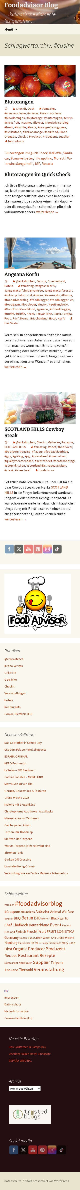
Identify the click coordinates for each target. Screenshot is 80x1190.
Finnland (9, 931)
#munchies (28, 912)
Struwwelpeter (21, 158)
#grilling (18, 456)
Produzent (50, 136)
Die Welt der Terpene (18, 839)
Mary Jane (68, 943)
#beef (52, 447)
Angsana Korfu (21, 274)
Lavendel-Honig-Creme (19, 866)
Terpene (57, 962)
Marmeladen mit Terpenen (21, 818)
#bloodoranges (14, 118)
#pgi (27, 456)
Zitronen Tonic (13, 853)
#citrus (68, 118)
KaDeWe (55, 153)
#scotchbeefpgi (64, 461)
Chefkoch (20, 925)
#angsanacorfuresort (58, 290)
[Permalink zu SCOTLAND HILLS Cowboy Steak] (6, 442)
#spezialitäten (56, 465)
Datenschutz (12, 1004)
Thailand (11, 970)
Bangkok (8, 918)
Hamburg (10, 943)
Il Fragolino (43, 158)
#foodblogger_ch (61, 300)
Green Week (42, 938)
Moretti (60, 158)
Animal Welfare (62, 911)
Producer (35, 136)
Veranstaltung (49, 969)
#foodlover (28, 304)
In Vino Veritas (13, 666)
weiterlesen (47, 212)
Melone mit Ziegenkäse (20, 804)
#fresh (8, 127)
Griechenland (56, 281)
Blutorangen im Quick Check (26, 153)
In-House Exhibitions (50, 943)
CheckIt (21, 109)
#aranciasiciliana (51, 113)
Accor (30, 314)
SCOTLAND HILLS (15, 447)
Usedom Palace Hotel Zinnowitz (25, 750)
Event (56, 925)
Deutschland (39, 924)
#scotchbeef (43, 461)
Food (7, 318)
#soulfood (51, 132)
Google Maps (26, 937)
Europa (41, 281)
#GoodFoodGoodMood (19, 309)
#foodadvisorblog (57, 123)
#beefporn (11, 452)
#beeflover (65, 447)
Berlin (27, 918)
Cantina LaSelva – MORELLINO (23, 777)
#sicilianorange (33, 132)
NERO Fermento (15, 763)
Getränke (10, 680)
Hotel (52, 318)
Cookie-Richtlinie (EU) (18, 714)
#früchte (20, 127)
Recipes (10, 955)
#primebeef (40, 456)
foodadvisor (16, 141)
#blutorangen (53, 118)
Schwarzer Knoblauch (18, 963)
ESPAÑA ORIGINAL (16, 756)
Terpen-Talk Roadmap (18, 832)
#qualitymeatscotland (18, 461)
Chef (8, 925)
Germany (11, 937)
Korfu (61, 318)
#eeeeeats (52, 295)
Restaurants (12, 707)
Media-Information (16, 1011)
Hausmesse (24, 943)
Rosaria (47, 163)
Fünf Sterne (20, 318)
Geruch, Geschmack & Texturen (25, 791)
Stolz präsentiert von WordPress (47, 1181)
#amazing (48, 109)
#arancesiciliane (15, 113)
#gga (7, 456)
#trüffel (9, 314)
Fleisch (21, 931)
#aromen (9, 904)
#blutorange (34, 118)
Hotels (8, 286)
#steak (9, 470)
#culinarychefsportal (18, 295)
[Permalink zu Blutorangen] (6, 109)
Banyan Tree (44, 314)
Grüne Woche (65, 938)
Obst (31, 109)
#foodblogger (39, 300)
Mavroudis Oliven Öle (18, 784)
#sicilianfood (12, 132)
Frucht (32, 931)
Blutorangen (19, 102)
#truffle (20, 314)
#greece (42, 309)
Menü (8, 29)
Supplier (64, 136)
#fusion (42, 304)
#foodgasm (12, 304)
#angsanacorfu (45, 286)
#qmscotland (57, 456)
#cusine (26, 123)
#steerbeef (22, 470)
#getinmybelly (58, 304)
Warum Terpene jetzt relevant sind (27, 846)
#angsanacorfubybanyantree (23, 290)
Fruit (42, 931)
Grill (53, 937)
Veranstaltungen (15, 693)
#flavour (37, 123)
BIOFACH (45, 918)
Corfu (57, 314)
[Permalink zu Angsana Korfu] (6, 281)
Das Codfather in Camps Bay (23, 743)
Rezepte (67, 442)
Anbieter (43, 911)
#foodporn (12, 912)
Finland (66, 925)
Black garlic (59, 918)
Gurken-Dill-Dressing (17, 859)
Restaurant (28, 955)
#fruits (32, 127)
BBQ (17, 918)
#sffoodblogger (60, 309)
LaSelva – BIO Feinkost (19, 770)
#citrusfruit (11, 123)
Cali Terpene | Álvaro (17, 825)
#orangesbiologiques (52, 127)
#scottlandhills (36, 465)
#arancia (32, 113)
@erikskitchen (25, 281)
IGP (37, 163)
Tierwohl (26, 969)
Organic (20, 948)
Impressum (11, 997)
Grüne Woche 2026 (16, 798)
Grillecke (54, 442)
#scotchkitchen (14, 465)
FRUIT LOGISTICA (60, 931)
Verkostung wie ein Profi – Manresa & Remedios (36, 873)
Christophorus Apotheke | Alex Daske (29, 811)
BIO (37, 918)
